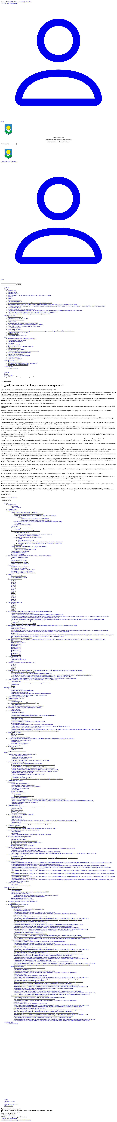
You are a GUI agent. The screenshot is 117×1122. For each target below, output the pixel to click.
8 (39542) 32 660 (11, 1)
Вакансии (10, 298)
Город (6, 289)
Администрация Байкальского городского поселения (23, 351)
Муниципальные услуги (11, 360)
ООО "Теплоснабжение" (15, 329)
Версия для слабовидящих (9, 3)
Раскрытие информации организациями (19, 352)
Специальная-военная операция (17, 335)
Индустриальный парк (14, 307)
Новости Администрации (15, 341)
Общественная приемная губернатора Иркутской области (24, 326)
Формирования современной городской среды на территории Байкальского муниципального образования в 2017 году (42, 304)
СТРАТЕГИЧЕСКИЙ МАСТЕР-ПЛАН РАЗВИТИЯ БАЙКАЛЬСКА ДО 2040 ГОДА (32, 312)
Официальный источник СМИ (17, 349)
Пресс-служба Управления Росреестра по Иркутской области (25, 324)
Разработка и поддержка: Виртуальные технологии (16, 1120)
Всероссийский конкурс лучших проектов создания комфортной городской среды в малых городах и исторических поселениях (45, 310)
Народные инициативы (14, 300)
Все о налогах (12, 321)
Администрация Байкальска (9, 161)
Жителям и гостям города (15, 317)
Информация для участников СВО (18, 318)
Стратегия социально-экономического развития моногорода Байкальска (29, 314)
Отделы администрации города (17, 340)
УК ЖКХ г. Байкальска (14, 327)
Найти (19, 284)
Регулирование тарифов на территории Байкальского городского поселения (30, 303)
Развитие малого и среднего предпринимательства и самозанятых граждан (29, 295)
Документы (11, 343)
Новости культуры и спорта (16, 320)
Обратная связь (8, 366)
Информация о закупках (15, 358)
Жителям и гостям (9, 315)
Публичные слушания (14, 348)
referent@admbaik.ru (26, 1)
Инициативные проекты (15, 301)
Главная (6, 287)
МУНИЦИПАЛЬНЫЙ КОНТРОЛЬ (18, 365)
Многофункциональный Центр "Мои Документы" (22, 363)
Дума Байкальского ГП (14, 345)
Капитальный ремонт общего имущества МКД (21, 309)
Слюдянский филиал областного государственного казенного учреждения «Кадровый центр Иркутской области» (41, 331)
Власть (6, 337)
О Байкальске (12, 290)
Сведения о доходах (13, 357)
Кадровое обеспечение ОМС (16, 354)
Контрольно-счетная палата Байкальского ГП (21, 346)
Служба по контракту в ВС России (18, 332)
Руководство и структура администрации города (22, 338)
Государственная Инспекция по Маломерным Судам (23, 323)
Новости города (12, 497)
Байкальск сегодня (13, 293)
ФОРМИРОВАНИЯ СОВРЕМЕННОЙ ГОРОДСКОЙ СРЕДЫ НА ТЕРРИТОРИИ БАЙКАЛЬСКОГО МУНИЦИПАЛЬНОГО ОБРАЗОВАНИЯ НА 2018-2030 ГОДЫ (56, 306)
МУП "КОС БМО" (13, 334)
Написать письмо (13, 368)
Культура (10, 296)
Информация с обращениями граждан (19, 355)
